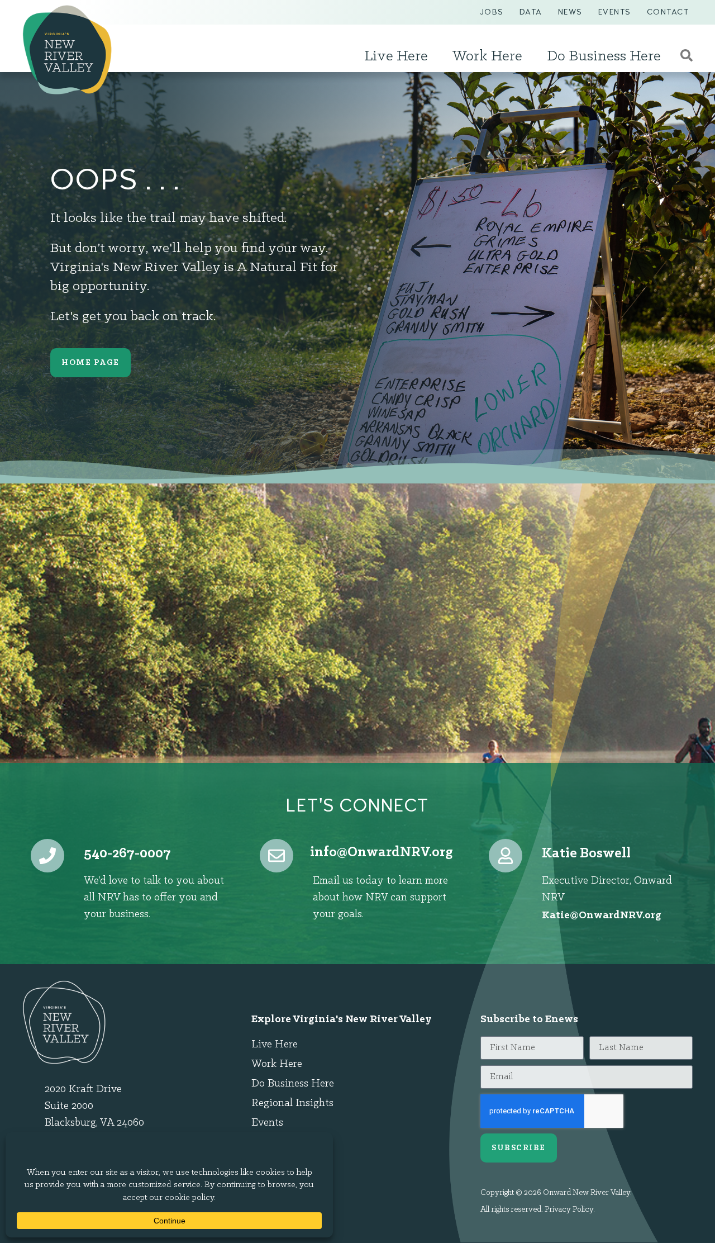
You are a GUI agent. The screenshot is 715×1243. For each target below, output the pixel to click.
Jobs (492, 12)
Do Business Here (604, 56)
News (570, 12)
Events (614, 12)
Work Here (487, 56)
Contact (668, 12)
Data (530, 12)
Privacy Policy (569, 1210)
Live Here (396, 56)
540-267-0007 (127, 853)
